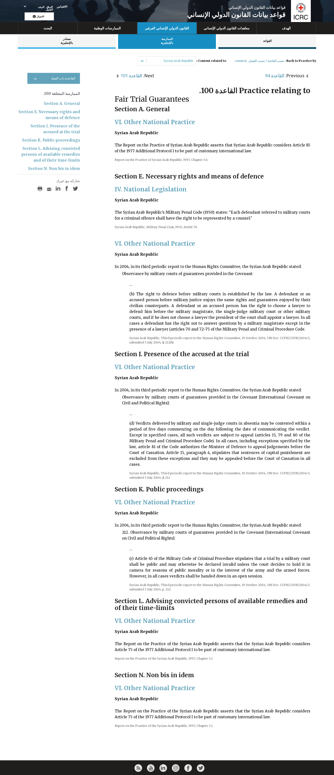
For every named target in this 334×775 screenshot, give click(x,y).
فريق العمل (49, 8)
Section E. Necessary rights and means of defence (49, 115)
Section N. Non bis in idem (54, 168)
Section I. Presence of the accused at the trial (55, 129)
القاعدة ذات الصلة (63, 78)
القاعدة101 (131, 75)
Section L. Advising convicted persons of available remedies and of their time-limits (50, 154)
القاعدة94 (274, 75)
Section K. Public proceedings (51, 140)
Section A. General (62, 103)
